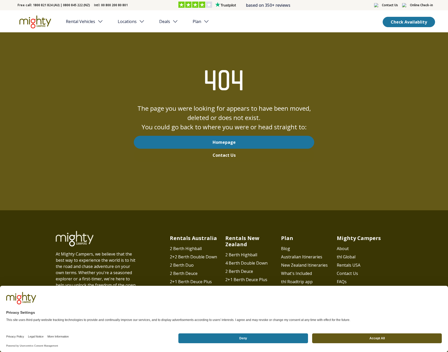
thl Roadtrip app (297, 281)
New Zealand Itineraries (304, 265)
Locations (127, 21)
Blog (285, 248)
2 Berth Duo (182, 265)
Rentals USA (348, 265)
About (343, 248)
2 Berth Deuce (184, 273)
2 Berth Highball (186, 248)
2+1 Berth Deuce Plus (191, 281)
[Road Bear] (34, 22)
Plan (197, 21)
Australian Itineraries (301, 257)
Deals (164, 21)
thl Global (346, 257)
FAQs (342, 281)
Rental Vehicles (80, 21)
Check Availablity (409, 22)
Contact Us (224, 155)
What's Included (296, 273)
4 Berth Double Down (246, 263)
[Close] (102, 21)
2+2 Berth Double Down (193, 257)
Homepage (224, 142)
